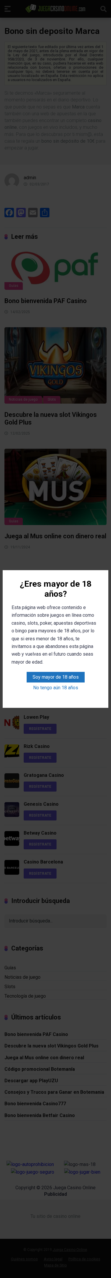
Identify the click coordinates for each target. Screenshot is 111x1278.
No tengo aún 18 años (55, 687)
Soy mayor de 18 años (56, 677)
